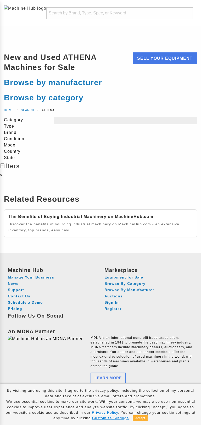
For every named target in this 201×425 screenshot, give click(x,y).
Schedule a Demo (25, 302)
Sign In (111, 302)
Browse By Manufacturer (129, 290)
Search (27, 110)
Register (112, 309)
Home (9, 110)
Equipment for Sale (123, 277)
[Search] (184, 13)
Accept (140, 418)
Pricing (15, 309)
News (13, 283)
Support (16, 290)
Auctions (113, 296)
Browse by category (43, 97)
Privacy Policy (105, 412)
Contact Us (19, 296)
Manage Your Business (31, 277)
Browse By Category (125, 283)
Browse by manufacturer (53, 82)
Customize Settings (110, 418)
